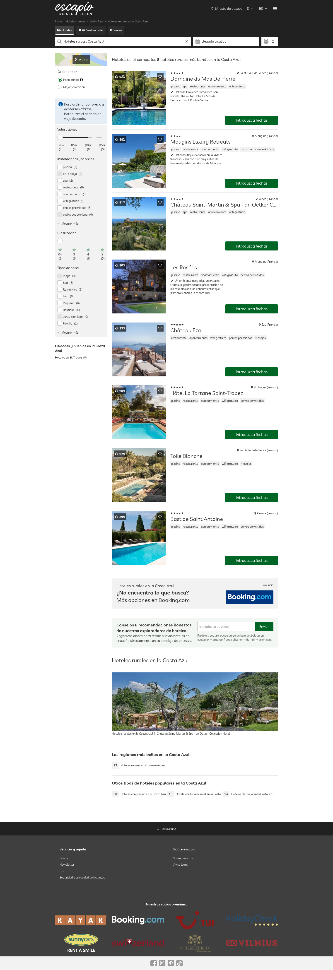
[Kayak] (81, 920)
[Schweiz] (138, 942)
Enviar (264, 626)
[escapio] (74, 8)
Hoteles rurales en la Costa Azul (127, 21)
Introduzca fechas (252, 120)
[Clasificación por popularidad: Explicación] (81, 80)
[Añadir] (160, 76)
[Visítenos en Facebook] (153, 963)
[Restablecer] (187, 41)
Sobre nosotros (183, 858)
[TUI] (195, 920)
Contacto (65, 858)
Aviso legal (180, 864)
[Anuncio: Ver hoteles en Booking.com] (249, 597)
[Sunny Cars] (81, 943)
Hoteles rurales (75, 21)
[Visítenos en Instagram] (162, 963)
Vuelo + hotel (94, 30)
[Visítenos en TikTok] (179, 963)
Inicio (58, 21)
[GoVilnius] (252, 943)
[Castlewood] (195, 943)
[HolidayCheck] (252, 920)
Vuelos (117, 30)
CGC (62, 871)
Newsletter (67, 864)
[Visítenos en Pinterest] (171, 963)
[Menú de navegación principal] (275, 8)
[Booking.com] (138, 920)
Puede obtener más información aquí (247, 639)
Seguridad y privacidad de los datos (82, 877)
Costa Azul (96, 21)
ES (261, 8)
